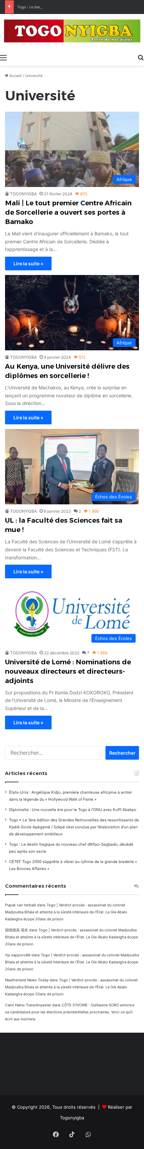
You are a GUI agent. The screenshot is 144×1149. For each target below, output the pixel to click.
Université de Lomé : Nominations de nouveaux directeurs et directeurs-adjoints (68, 671)
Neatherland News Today (27, 980)
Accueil (15, 75)
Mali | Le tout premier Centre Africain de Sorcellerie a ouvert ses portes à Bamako (68, 212)
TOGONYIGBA (23, 193)
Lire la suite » (28, 263)
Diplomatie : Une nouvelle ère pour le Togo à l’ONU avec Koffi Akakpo (72, 809)
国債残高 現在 (16, 930)
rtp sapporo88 (17, 955)
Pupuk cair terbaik (20, 905)
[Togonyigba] (72, 32)
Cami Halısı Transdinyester (28, 1005)
